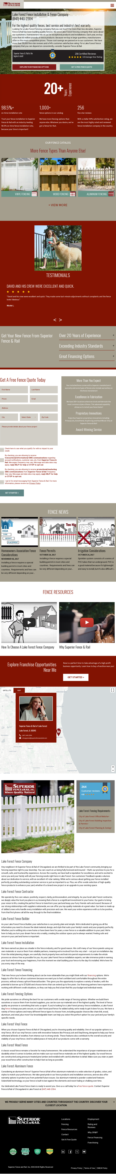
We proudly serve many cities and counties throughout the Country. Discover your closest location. (60, 1104)
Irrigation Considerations (91, 550)
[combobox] (29, 417)
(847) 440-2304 (22, 18)
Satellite (7, 690)
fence (8, 1008)
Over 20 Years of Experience (80, 335)
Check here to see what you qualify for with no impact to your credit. (29, 449)
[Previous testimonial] (55, 320)
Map (19, 690)
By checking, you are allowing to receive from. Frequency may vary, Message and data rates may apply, (31, 472)
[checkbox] (2, 450)
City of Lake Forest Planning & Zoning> (95, 828)
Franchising (93, 1142)
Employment (93, 1119)
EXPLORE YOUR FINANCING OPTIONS (34, 67)
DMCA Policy (102, 1168)
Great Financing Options (76, 356)
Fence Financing (95, 1137)
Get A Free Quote (69, 1139)
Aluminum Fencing (97, 194)
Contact (65, 1134)
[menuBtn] (112, 5)
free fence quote (85, 1086)
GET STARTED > (12, 493)
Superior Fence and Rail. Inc (19, 1167)
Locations (65, 1119)
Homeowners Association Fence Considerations (18, 552)
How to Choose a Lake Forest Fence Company (27, 647)
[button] (58, 732)
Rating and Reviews (92, 1125)
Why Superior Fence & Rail (74, 647)
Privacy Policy (34, 483)
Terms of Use (89, 1168)
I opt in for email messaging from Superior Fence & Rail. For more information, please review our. (31, 482)
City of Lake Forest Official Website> (94, 816)
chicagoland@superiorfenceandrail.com (34, 738)
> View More (58, 205)
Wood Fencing (60, 194)
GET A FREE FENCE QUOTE (81, 67)
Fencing (65, 1124)
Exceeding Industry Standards (81, 346)
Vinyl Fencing (22, 194)
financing (92, 975)
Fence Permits (48, 550)
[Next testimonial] (61, 320)
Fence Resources (69, 1129)
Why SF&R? (93, 1132)
